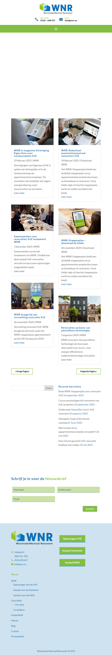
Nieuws (14, 620)
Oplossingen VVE (72, 538)
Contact (15, 631)
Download (86, 160)
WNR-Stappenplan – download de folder (73, 242)
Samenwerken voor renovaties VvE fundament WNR (30, 239)
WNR (36, 160)
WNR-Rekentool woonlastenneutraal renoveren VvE (73, 153)
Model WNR (17, 615)
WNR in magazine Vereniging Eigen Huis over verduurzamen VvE (31, 153)
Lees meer (19, 192)
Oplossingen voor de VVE (25, 584)
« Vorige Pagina (22, 371)
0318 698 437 (20, 560)
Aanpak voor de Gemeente (25, 590)
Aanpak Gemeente (72, 550)
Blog (13, 625)
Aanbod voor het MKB (23, 595)
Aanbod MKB (72, 562)
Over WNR (16, 600)
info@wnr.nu (20, 564)
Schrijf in (90, 509)
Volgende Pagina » (88, 371)
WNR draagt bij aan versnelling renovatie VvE (29, 316)
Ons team (19, 604)
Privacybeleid (17, 636)
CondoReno (19, 609)
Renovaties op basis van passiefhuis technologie (75, 329)
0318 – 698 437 (47, 20)
